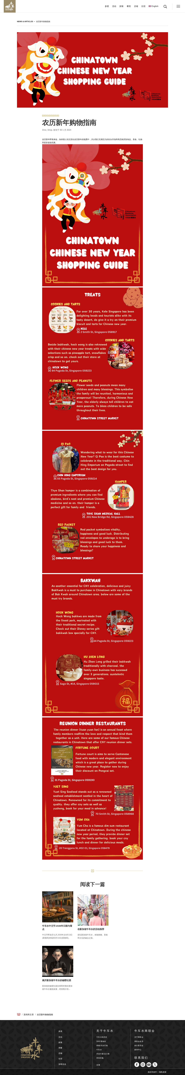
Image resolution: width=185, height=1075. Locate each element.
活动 (114, 6)
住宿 (143, 6)
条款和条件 (152, 1072)
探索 (121, 6)
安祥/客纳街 (101, 1041)
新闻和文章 (29, 1015)
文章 (98, 1065)
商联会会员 (138, 1041)
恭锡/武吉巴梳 (102, 1045)
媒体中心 (138, 1050)
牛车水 (99, 1050)
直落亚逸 (100, 1058)
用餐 (60, 1048)
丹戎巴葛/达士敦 (103, 1054)
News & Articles (25, 21)
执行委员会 (138, 1045)
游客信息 (62, 1064)
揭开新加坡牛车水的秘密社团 (56, 980)
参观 (107, 6)
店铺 (136, 6)
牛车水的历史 (101, 1037)
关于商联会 (138, 1037)
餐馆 (129, 6)
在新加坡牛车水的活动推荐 (91, 929)
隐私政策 (162, 1072)
